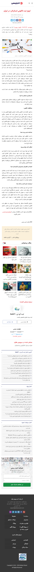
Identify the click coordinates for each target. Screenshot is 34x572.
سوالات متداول (12, 520)
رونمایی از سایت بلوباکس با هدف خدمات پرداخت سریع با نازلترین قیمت (18, 408)
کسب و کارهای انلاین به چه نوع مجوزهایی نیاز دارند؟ (19, 356)
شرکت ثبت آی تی (6, 212)
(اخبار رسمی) (17, 27)
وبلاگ (14, 523)
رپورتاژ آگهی (13, 527)
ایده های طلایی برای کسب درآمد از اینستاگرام (20, 397)
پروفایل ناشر (15, 237)
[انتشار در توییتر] (14, 20)
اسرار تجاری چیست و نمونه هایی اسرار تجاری (20, 371)
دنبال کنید (9, 322)
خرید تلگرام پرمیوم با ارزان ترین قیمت (22, 411)
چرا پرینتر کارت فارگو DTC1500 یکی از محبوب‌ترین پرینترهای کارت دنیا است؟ (17, 452)
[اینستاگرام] (10, 512)
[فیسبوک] (21, 512)
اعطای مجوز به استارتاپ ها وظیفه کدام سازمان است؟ (18, 368)
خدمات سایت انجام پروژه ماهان (23, 399)
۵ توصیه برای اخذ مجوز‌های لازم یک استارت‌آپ (20, 366)
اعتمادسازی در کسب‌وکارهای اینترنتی (22, 361)
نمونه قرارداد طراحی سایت (24, 376)
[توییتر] (18, 512)
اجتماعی (14, 540)
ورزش (14, 544)
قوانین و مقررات (24, 523)
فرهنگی (26, 544)
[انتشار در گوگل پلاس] (20, 20)
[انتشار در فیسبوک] (17, 20)
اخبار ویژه (29, 386)
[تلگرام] (13, 512)
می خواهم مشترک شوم (17, 485)
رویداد (14, 547)
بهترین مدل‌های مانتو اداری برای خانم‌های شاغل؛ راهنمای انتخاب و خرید (18, 439)
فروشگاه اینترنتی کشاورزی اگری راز (23, 394)
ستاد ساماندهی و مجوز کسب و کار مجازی (21, 358)
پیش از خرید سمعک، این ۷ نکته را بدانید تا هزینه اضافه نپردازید (18, 432)
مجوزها (14, 516)
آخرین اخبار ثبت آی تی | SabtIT (23, 352)
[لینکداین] (16, 512)
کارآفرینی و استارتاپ (20, 345)
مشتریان (26, 520)
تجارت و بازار (29, 345)
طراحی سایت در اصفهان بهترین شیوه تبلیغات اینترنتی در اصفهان (18, 391)
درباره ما (26, 516)
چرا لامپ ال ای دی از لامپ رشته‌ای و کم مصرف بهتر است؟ (17, 414)
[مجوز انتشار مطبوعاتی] (22, 557)
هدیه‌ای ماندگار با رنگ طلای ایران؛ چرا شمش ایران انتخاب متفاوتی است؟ (18, 447)
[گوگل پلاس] (24, 512)
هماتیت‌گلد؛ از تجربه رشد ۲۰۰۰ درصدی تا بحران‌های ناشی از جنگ (17, 443)
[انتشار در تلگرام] (12, 20)
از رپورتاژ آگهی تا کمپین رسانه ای (24, 528)
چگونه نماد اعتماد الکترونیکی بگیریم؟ (22, 363)
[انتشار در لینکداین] (23, 20)
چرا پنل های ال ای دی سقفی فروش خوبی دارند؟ (20, 416)
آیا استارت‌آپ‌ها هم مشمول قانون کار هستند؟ (20, 373)
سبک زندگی (25, 547)
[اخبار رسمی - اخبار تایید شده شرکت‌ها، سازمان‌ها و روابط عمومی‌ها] (17, 3)
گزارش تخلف (7, 237)
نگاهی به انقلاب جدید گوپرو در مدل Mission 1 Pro (19, 435)
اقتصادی (26, 540)
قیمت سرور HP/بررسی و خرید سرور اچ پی (21, 402)
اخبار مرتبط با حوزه (27, 423)
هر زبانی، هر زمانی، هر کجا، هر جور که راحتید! (20, 404)
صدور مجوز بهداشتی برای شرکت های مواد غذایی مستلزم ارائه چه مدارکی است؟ (17, 379)
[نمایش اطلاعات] (17, 336)
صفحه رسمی (24, 322)
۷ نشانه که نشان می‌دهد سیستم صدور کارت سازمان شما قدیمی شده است (16, 427)
